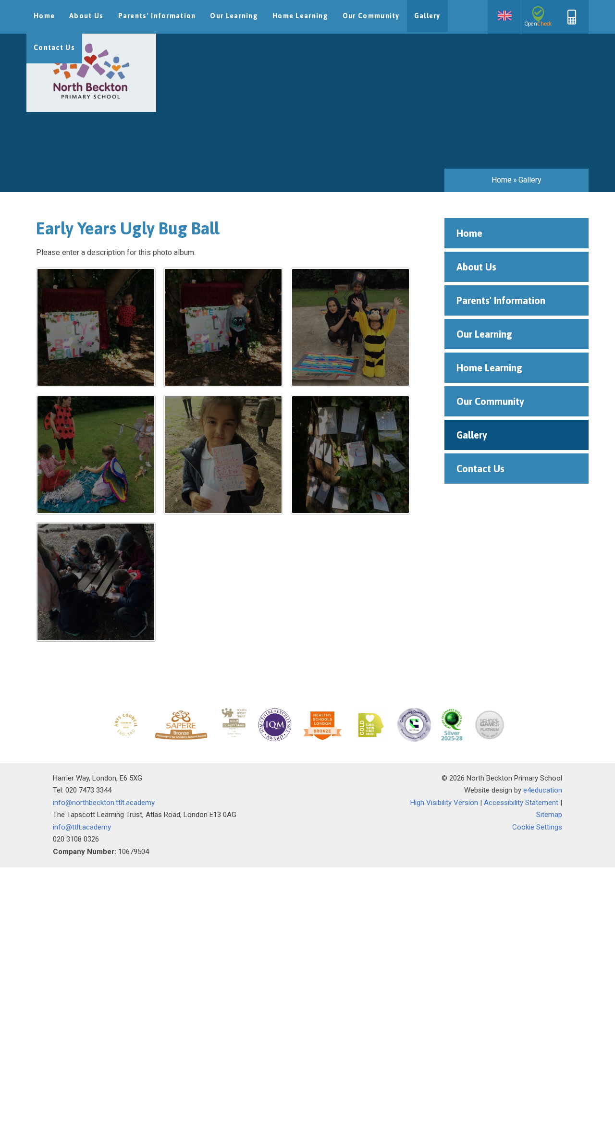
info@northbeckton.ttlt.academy (104, 802)
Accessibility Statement (521, 802)
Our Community (490, 401)
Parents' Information (500, 300)
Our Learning (484, 334)
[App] (572, 22)
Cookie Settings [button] (537, 827)
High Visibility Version (444, 802)
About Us (476, 266)
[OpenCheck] (538, 17)
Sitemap (549, 814)
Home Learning (489, 367)
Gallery (529, 179)
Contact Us (480, 468)
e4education (542, 790)
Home (502, 179)
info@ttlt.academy (82, 827)
